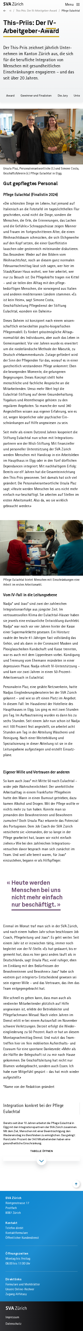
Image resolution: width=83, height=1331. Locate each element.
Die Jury (63, 95)
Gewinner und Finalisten (36, 95)
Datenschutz (13, 1324)
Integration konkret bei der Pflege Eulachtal (33, 1108)
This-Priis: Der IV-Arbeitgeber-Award (36, 10)
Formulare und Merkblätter (22, 1284)
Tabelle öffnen (41, 1151)
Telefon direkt (14, 1228)
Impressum (12, 1317)
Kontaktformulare (16, 1233)
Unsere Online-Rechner (19, 1289)
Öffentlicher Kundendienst (22, 1238)
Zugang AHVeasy (16, 1294)
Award (10, 95)
